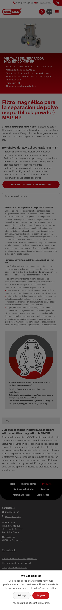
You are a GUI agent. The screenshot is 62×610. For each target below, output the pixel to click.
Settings (21, 595)
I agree (41, 595)
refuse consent (29, 603)
